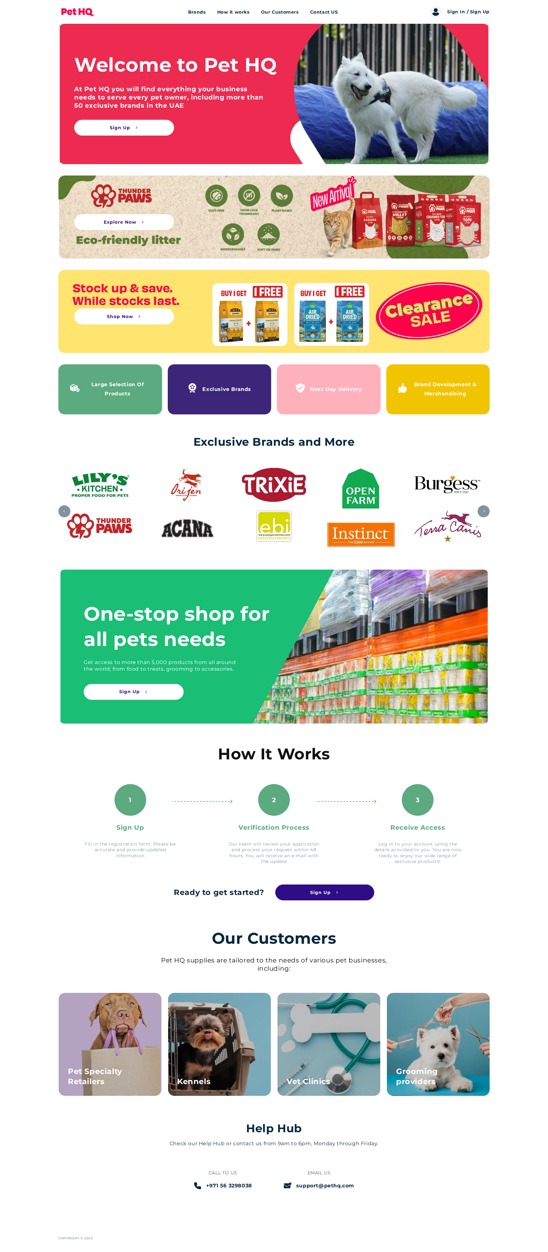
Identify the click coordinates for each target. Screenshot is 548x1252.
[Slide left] (64, 511)
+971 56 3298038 (229, 1186)
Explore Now (120, 222)
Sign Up (120, 128)
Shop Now (120, 316)
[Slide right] (484, 511)
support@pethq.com (325, 1186)
